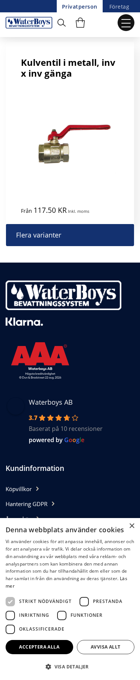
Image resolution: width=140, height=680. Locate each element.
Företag (119, 6)
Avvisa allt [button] (105, 647)
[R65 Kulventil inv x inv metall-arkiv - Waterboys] (31, 22)
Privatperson (79, 6)
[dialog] (70, 599)
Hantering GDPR (26, 504)
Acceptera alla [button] (39, 647)
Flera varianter (38, 234)
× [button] (131, 526)
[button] (70, 666)
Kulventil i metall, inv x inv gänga (68, 68)
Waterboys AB (51, 402)
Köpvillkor (19, 489)
